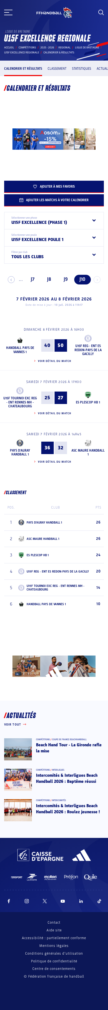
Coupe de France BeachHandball (69, 739)
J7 (33, 279)
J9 (66, 279)
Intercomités (59, 800)
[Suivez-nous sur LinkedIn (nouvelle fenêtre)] (81, 901)
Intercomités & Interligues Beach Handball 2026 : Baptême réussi (66, 778)
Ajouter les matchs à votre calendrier (57, 200)
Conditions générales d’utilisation (54, 953)
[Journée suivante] (97, 279)
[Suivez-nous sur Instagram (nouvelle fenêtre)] (27, 901)
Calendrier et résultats (23, 69)
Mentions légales (54, 946)
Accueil (9, 47)
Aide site (54, 930)
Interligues (58, 770)
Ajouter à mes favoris (57, 186)
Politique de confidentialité (54, 961)
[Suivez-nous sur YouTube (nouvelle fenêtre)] (63, 901)
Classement (57, 69)
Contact (54, 922)
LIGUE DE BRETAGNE (87, 47)
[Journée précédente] (11, 279)
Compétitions (27, 47)
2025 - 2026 (47, 47)
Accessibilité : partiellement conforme (54, 938)
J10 (82, 279)
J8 (49, 279)
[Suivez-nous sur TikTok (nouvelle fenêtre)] (99, 901)
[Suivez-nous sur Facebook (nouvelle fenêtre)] (9, 901)
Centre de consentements (54, 969)
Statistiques (81, 69)
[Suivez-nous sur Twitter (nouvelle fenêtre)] (45, 901)
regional (64, 47)
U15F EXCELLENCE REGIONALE (21, 52)
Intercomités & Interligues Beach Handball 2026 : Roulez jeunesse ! (68, 809)
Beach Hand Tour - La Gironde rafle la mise (69, 748)
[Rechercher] (101, 12)
